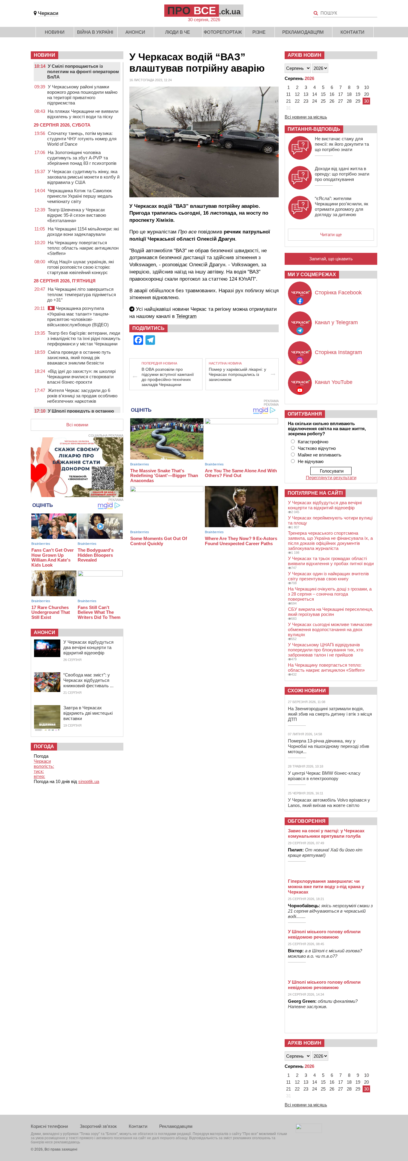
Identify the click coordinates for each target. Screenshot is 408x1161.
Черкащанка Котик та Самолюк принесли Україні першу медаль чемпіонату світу (80, 196)
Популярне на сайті (315, 493)
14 (314, 94)
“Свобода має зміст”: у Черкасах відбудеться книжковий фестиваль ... (88, 680)
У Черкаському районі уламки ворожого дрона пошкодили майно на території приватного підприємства (82, 94)
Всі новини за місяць (306, 116)
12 (297, 94)
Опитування (305, 413)
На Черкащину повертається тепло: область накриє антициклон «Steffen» (83, 248)
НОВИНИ (44, 55)
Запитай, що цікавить (331, 258)
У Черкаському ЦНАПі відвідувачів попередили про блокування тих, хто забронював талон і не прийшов (325, 649)
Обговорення (307, 821)
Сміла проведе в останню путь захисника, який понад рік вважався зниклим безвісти (79, 357)
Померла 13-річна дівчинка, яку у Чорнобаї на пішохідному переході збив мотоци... (328, 746)
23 (305, 101)
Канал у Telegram (336, 322)
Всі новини (77, 424)
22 (297, 101)
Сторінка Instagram (338, 352)
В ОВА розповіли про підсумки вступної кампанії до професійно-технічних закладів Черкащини (168, 377)
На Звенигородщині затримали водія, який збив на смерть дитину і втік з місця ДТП (330, 714)
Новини (55, 32)
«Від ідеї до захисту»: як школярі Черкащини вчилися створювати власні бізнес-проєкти (81, 377)
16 (331, 94)
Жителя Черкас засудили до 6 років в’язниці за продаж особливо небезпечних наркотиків (82, 396)
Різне (259, 32)
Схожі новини (307, 690)
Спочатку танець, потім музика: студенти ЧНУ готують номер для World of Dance (81, 139)
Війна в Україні (95, 32)
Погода (44, 746)
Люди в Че (177, 32)
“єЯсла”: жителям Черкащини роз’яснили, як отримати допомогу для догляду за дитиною (341, 206)
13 (305, 94)
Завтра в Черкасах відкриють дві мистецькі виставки (88, 713)
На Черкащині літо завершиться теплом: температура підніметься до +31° (81, 294)
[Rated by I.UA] (309, 1131)
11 (288, 94)
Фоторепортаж (223, 32)
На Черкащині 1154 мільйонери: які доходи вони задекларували (83, 231)
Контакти (352, 32)
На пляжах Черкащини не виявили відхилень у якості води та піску (82, 114)
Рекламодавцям (303, 32)
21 (288, 101)
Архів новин (304, 55)
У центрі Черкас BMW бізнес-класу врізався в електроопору (324, 776)
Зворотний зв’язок (98, 1126)
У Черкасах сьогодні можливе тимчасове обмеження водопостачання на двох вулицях (330, 629)
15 (323, 94)
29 (357, 101)
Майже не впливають (319, 454)
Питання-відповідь (314, 129)
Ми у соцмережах (312, 274)
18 (349, 94)
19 (357, 94)
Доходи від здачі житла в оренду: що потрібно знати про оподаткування (342, 174)
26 (331, 101)
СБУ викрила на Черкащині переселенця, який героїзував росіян (330, 612)
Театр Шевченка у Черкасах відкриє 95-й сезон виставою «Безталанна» (76, 215)
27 (340, 101)
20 (366, 94)
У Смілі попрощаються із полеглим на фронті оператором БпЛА (83, 71)
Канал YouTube (333, 382)
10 (366, 87)
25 (323, 101)
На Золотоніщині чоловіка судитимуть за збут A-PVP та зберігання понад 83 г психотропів (81, 158)
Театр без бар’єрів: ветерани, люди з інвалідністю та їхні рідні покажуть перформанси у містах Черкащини (83, 338)
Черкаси (48, 13)
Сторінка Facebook (338, 293)
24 (314, 101)
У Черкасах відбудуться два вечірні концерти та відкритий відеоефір (88, 647)
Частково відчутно (317, 448)
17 (340, 94)
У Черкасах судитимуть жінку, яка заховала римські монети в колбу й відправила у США (83, 177)
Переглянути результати (331, 477)
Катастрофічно (313, 441)
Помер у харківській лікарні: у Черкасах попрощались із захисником (237, 374)
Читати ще (331, 234)
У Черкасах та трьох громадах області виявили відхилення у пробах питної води (331, 561)
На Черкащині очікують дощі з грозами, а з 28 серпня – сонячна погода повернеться (330, 594)
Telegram (186, 316)
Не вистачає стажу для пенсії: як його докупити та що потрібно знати (342, 144)
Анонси (135, 32)
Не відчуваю (310, 461)
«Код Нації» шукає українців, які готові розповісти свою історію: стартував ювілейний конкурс (80, 267)
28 (349, 101)
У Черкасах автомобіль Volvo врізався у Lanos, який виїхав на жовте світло (329, 802)
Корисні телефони (49, 1126)
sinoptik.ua (88, 781)
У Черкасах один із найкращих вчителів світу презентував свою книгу (328, 576)
